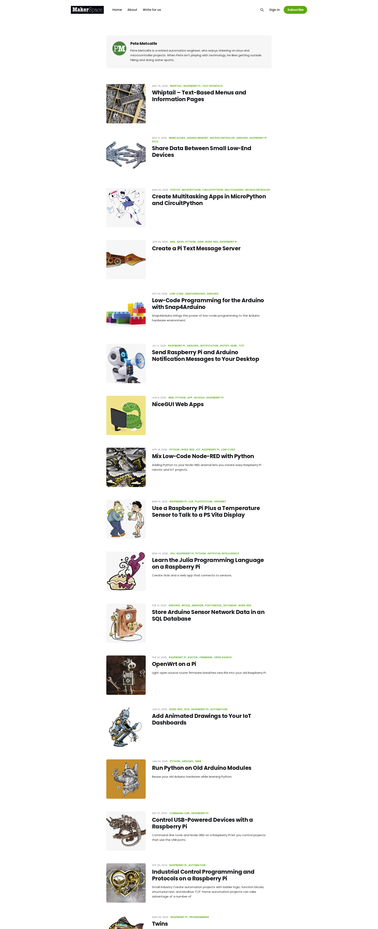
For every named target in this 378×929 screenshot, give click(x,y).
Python (190, 241)
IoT (198, 449)
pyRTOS (175, 189)
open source (223, 657)
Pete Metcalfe (143, 43)
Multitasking (234, 189)
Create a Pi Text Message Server (196, 248)
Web (171, 397)
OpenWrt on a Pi (174, 664)
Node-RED (211, 241)
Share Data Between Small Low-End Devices (201, 151)
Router (193, 657)
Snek (198, 761)
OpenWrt (220, 501)
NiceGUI (199, 397)
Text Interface (212, 86)
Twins (160, 924)
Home (117, 9)
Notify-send (228, 345)
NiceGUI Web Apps (178, 404)
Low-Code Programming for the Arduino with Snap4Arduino (208, 304)
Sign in (274, 9)
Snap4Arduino (195, 293)
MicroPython (191, 189)
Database (230, 605)
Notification (209, 345)
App (189, 397)
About (132, 9)
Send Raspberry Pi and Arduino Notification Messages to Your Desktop (205, 355)
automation (218, 709)
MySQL (186, 605)
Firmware (205, 657)
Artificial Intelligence (223, 553)
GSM (200, 241)
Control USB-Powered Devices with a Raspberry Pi (202, 823)
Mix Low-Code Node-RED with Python (203, 456)
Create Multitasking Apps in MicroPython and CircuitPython (209, 200)
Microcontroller (222, 138)
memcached (177, 138)
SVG (187, 709)
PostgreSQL (213, 605)
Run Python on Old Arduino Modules (201, 768)
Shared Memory (197, 138)
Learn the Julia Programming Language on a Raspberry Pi (208, 563)
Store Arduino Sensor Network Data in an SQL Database (208, 615)
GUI (172, 553)
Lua (191, 501)
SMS (172, 241)
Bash (180, 241)
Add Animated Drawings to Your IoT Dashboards (201, 719)
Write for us (152, 9)
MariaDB (197, 605)
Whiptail (176, 86)
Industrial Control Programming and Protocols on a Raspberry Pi (203, 875)
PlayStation (203, 501)
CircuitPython (212, 189)
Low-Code (176, 293)
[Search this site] (262, 10)
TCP (241, 345)
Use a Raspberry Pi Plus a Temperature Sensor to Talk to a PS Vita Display (206, 511)
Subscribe (295, 9)
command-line (180, 813)
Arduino (242, 138)
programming (199, 917)
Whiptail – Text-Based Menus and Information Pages (199, 96)
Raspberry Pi (192, 86)
